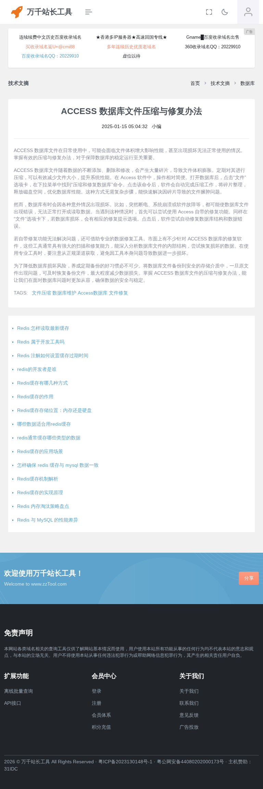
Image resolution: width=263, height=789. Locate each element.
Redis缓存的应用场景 (40, 451)
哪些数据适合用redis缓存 (44, 424)
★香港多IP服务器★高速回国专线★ (131, 37)
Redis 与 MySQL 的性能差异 (47, 520)
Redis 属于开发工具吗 (40, 342)
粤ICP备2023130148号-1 (125, 761)
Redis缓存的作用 (35, 396)
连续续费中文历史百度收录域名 (50, 37)
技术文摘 (220, 83)
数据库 (247, 83)
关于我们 (189, 691)
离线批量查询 (18, 691)
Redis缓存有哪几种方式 (42, 383)
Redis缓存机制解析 (37, 478)
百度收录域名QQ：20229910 (50, 56)
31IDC (11, 769)
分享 (249, 578)
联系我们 (189, 703)
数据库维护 (64, 293)
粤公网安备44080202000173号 (190, 761)
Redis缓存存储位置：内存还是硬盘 (54, 410)
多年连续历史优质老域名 (131, 46)
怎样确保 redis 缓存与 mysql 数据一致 (58, 465)
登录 (96, 691)
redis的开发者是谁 (37, 369)
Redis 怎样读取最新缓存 (43, 328)
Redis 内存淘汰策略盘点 (43, 506)
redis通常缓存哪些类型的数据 (48, 437)
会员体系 (101, 715)
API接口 (12, 703)
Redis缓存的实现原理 (40, 492)
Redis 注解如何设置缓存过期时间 (52, 355)
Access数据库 (93, 293)
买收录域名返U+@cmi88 (50, 46)
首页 (195, 83)
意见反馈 (189, 715)
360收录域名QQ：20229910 (212, 46)
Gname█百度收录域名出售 (212, 37)
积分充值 (101, 727)
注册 (96, 703)
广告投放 (189, 727)
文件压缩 (41, 293)
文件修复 (118, 293)
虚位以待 (131, 56)
